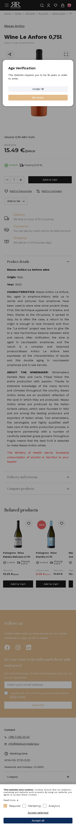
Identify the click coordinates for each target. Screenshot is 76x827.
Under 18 (38, 89)
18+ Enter (38, 97)
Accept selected (38, 812)
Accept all (38, 820)
